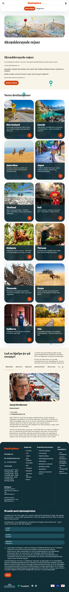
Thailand (40, 69)
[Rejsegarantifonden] (9, 586)
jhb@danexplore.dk (18, 414)
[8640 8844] (66, 3)
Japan (32, 69)
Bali (36, 69)
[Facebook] (32, 586)
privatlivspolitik (50, 570)
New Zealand (22, 69)
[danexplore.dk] (11, 448)
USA (28, 69)
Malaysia (47, 69)
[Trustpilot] (23, 585)
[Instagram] (36, 586)
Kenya (53, 69)
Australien (7, 69)
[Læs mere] (29, 135)
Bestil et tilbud (11, 83)
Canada (14, 69)
